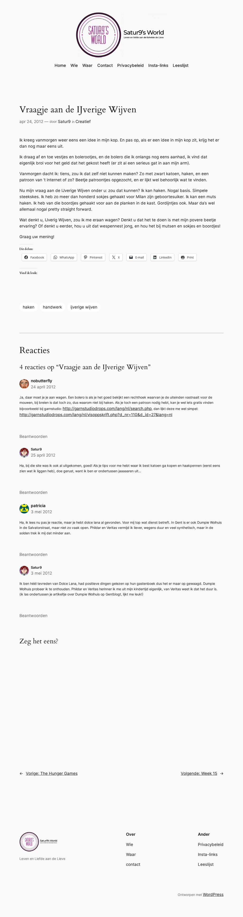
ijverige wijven (83, 307)
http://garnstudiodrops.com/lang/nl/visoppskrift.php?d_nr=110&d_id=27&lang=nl (95, 414)
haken (28, 307)
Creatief (83, 121)
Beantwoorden (33, 436)
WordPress (213, 894)
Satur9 (64, 121)
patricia (38, 505)
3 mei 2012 (41, 511)
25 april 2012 (43, 455)
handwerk (52, 307)
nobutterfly (41, 380)
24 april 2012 (43, 387)
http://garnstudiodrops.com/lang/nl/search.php (107, 408)
